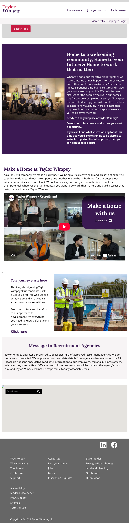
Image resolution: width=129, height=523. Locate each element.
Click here (19, 331)
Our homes (92, 473)
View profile (99, 21)
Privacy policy (18, 497)
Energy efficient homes (99, 463)
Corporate (54, 458)
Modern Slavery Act (22, 492)
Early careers (118, 10)
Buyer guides (93, 458)
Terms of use (18, 507)
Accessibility (17, 488)
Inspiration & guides (60, 478)
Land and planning (97, 468)
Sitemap (15, 502)
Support (15, 478)
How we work (74, 10)
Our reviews (93, 478)
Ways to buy (17, 458)
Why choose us (19, 463)
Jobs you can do (96, 10)
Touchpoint (17, 468)
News (51, 473)
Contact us (16, 473)
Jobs (50, 468)
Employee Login (117, 21)
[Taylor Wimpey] (11, 9)
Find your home (57, 463)
